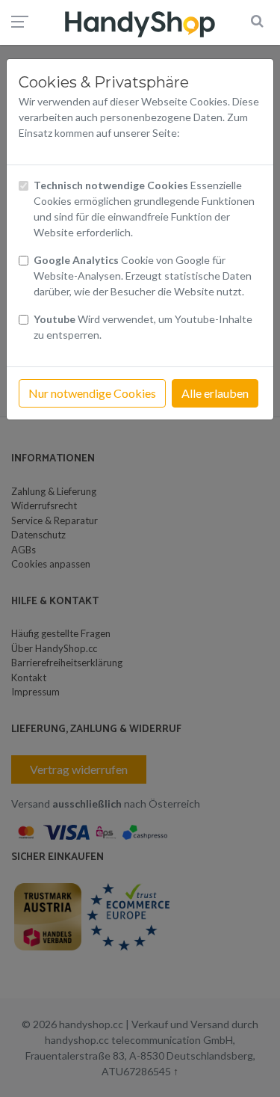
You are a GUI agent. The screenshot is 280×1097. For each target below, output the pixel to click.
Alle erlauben (215, 393)
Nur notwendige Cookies (92, 393)
